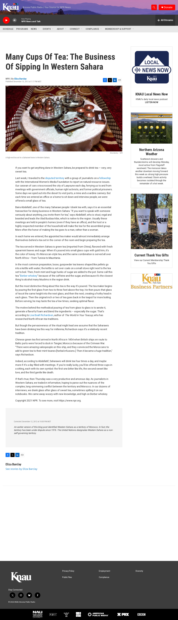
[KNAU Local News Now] (151, 67)
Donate (168, 7)
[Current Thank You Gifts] (151, 221)
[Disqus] (89, 523)
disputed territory (54, 178)
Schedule (8, 29)
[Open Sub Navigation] (39, 29)
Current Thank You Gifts (151, 255)
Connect (75, 29)
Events (47, 29)
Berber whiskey (28, 275)
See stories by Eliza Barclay (21, 469)
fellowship (105, 178)
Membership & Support (118, 29)
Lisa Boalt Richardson (41, 315)
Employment (104, 571)
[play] (6, 20)
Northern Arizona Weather (151, 152)
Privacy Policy (68, 571)
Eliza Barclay (20, 78)
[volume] (14, 20)
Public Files (67, 577)
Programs (22, 29)
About (60, 29)
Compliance (92, 29)
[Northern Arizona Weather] (151, 128)
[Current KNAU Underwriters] (151, 281)
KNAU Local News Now (151, 94)
